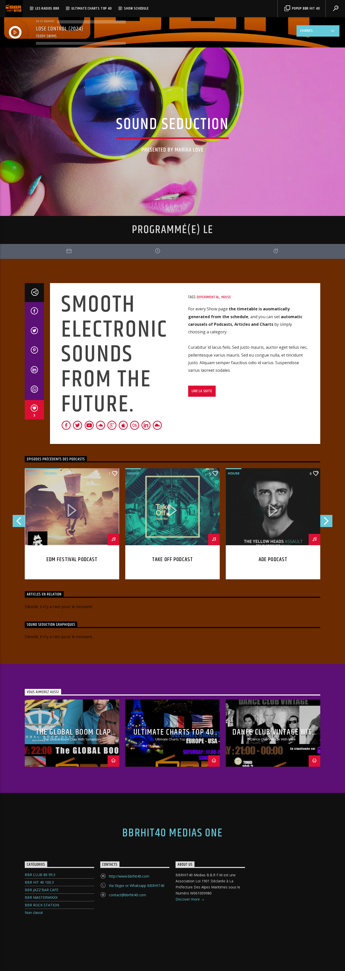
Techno (50, 473)
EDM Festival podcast (72, 559)
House (226, 297)
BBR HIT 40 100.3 (39, 882)
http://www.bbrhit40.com (129, 876)
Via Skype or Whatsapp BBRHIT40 (136, 885)
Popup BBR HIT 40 (305, 8)
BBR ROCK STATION (42, 905)
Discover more (188, 899)
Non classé (34, 912)
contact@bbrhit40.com (127, 894)
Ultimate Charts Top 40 (91, 8)
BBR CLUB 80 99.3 (40, 874)
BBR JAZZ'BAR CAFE (41, 889)
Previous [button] (18, 522)
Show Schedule (136, 8)
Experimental (208, 297)
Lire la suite (202, 391)
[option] (273, 523)
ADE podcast (273, 559)
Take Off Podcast (172, 559)
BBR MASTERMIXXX (41, 897)
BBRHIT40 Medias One (172, 833)
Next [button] (326, 522)
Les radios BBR (47, 8)
